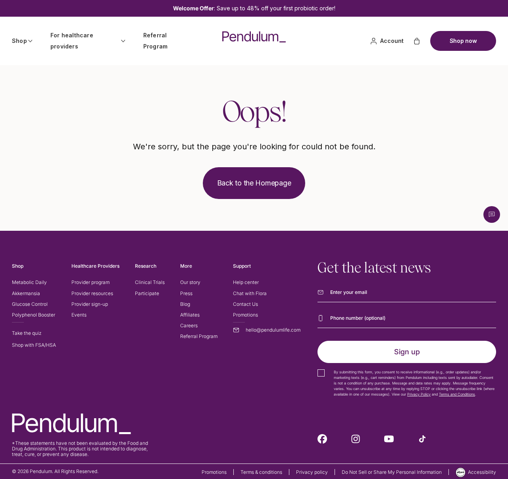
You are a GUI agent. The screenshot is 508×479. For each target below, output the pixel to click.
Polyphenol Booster (33, 315)
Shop (19, 40)
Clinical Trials (150, 282)
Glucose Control (30, 304)
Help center (246, 282)
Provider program (90, 282)
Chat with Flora (250, 293)
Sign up (407, 352)
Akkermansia (26, 293)
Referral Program (155, 41)
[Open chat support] (491, 214)
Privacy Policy (419, 394)
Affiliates (190, 315)
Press (186, 293)
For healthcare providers (71, 41)
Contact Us (245, 304)
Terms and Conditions (457, 394)
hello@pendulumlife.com (273, 330)
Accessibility (482, 472)
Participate (147, 293)
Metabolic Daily (29, 282)
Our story (190, 282)
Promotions (245, 315)
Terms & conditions (261, 472)
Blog (185, 304)
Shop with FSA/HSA (34, 345)
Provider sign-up (89, 304)
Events (79, 315)
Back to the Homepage (254, 183)
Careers (189, 325)
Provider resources (92, 293)
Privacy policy (312, 472)
